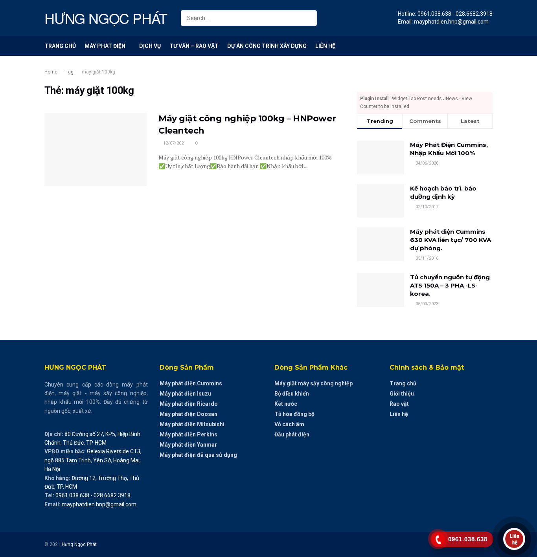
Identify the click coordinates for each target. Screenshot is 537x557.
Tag (70, 72)
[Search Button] (309, 18)
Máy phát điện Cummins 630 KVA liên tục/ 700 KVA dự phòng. (450, 240)
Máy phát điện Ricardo (189, 404)
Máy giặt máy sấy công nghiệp (313, 383)
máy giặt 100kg (98, 72)
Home (50, 72)
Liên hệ (325, 46)
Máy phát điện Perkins (188, 434)
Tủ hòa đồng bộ (294, 414)
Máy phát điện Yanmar (188, 445)
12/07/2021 (174, 143)
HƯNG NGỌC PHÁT (105, 18)
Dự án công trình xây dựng (267, 46)
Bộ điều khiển (291, 393)
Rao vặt (399, 404)
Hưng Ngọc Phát (79, 544)
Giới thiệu (402, 393)
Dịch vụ (150, 46)
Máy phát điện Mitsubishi (192, 424)
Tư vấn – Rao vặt (194, 46)
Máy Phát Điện (105, 46)
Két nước (285, 404)
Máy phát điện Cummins (191, 383)
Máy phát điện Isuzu (185, 393)
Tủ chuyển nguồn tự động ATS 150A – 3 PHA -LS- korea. (450, 285)
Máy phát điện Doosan (188, 414)
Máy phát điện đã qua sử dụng (198, 455)
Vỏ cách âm (289, 424)
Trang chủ (60, 46)
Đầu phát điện (291, 434)
